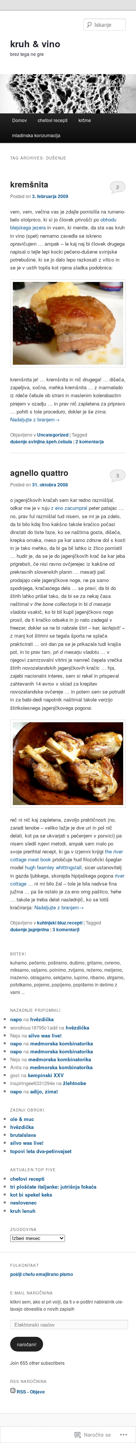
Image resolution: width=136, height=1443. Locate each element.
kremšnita (29, 184)
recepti (74, 922)
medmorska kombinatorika (61, 1043)
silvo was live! (45, 1035)
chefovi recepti (53, 120)
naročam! (26, 1344)
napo (16, 1019)
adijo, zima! (44, 1091)
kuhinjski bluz (51, 922)
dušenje (18, 441)
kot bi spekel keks (31, 1194)
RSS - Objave (31, 1391)
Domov (19, 120)
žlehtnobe (74, 1083)
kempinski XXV (46, 1075)
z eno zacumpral (69, 507)
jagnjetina (38, 929)
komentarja (90, 441)
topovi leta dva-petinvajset (40, 1151)
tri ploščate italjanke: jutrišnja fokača (53, 1186)
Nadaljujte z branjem (35, 419)
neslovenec (23, 1202)
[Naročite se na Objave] (12, 1391)
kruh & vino (35, 43)
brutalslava (23, 1134)
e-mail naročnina (31, 1293)
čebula (65, 441)
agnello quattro (39, 472)
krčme (85, 120)
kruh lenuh (23, 1210)
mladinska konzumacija (36, 135)
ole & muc (22, 1119)
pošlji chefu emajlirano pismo (41, 1274)
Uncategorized (52, 434)
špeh (51, 441)
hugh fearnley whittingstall (53, 867)
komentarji (66, 929)
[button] (67, 323)
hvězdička (42, 1019)
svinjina (36, 441)
